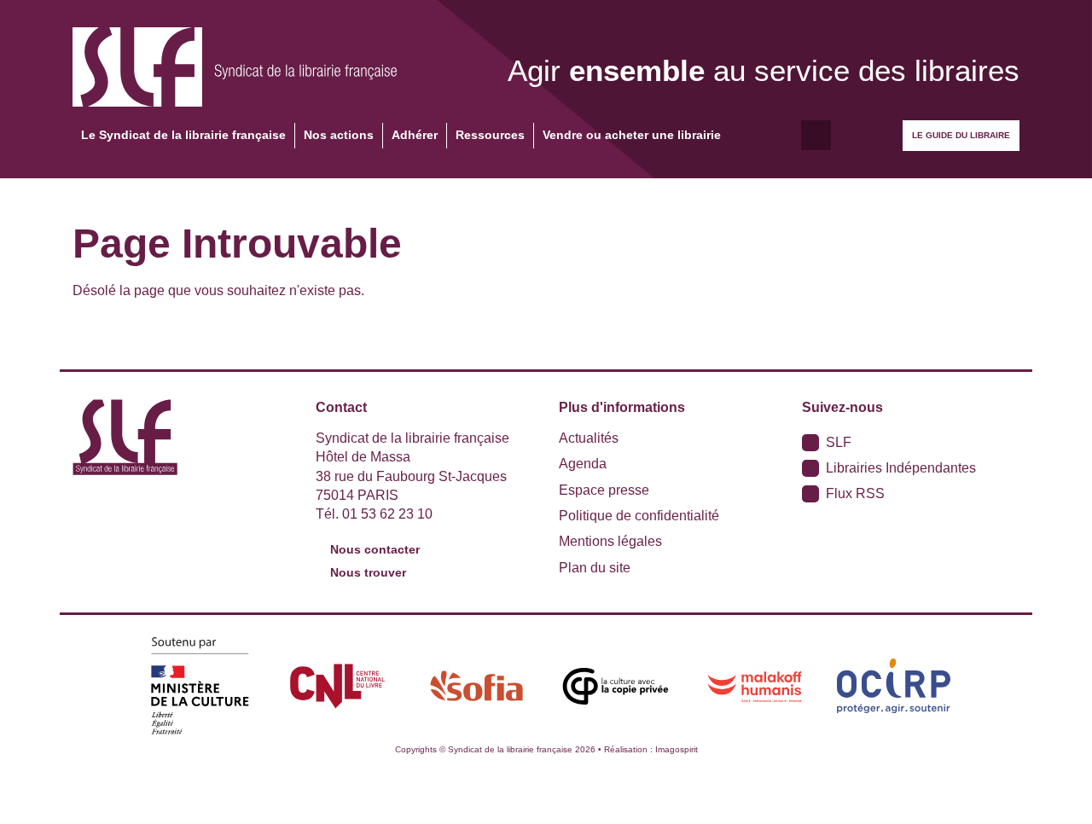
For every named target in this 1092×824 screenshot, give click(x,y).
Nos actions (339, 135)
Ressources (490, 135)
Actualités (589, 438)
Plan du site (594, 567)
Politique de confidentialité (639, 515)
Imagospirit (676, 749)
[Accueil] (235, 67)
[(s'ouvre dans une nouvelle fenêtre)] (198, 685)
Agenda (583, 463)
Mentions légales (610, 541)
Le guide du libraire (961, 135)
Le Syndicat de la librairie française (183, 135)
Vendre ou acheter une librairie (632, 135)
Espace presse (604, 490)
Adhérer (415, 135)
